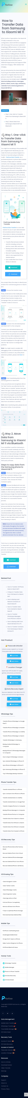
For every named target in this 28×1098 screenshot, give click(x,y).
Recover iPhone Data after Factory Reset (13, 848)
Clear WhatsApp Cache (10, 890)
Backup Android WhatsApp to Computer (11, 745)
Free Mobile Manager (7, 1029)
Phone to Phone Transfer (12, 971)
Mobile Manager (9, 967)
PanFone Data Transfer (12, 157)
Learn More (14, 661)
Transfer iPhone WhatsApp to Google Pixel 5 (13, 722)
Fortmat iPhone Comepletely (11, 902)
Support (3, 1080)
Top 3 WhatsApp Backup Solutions (13, 773)
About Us (4, 1083)
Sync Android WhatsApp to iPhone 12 (13, 761)
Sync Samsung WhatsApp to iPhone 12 (14, 769)
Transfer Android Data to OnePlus (12, 798)
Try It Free (14, 656)
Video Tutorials (5, 1068)
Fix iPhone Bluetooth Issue (10, 947)
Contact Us (4, 1086)
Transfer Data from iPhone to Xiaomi (13, 822)
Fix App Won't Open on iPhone (11, 939)
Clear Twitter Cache (9, 886)
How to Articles (5, 1062)
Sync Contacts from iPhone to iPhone (14, 793)
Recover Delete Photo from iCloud (13, 853)
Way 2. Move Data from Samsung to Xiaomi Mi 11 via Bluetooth (14, 124)
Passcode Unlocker (7, 1050)
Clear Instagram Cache (9, 881)
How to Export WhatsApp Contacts (13, 757)
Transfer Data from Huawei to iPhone (13, 831)
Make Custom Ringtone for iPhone (13, 943)
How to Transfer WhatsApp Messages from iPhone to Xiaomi (14, 616)
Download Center (6, 1065)
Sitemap (3, 1071)
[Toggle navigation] (26, 4)
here (21, 355)
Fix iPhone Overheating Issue (11, 930)
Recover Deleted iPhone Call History (13, 866)
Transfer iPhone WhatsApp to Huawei (13, 727)
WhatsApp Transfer (10, 963)
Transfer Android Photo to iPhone (12, 789)
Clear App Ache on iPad (9, 898)
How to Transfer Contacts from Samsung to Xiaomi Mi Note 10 (15, 629)
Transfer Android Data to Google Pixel (14, 802)
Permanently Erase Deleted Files (12, 915)
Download (14, 267)
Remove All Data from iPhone (11, 906)
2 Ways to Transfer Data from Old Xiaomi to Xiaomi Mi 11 (15, 594)
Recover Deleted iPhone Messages (13, 857)
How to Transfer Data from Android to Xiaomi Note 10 (14, 609)
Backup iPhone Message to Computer (14, 810)
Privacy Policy (5, 1089)
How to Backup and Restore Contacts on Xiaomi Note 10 (13, 602)
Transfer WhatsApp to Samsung (12, 740)
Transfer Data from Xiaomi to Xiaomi (13, 818)
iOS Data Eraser (9, 980)
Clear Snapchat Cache (9, 894)
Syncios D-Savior (6, 1041)
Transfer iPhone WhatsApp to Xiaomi (13, 736)
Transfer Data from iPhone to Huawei (13, 827)
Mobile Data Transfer (7, 1023)
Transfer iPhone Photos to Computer (13, 814)
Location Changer (6, 1053)
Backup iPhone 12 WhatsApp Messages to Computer (14, 752)
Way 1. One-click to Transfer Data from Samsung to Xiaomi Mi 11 (15, 116)
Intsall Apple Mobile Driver (10, 935)
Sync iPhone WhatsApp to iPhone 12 (13, 765)
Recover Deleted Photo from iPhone (13, 861)
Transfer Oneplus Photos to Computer (14, 806)
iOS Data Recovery (10, 975)
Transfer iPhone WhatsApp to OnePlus (14, 732)
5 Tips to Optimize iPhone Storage (13, 910)
